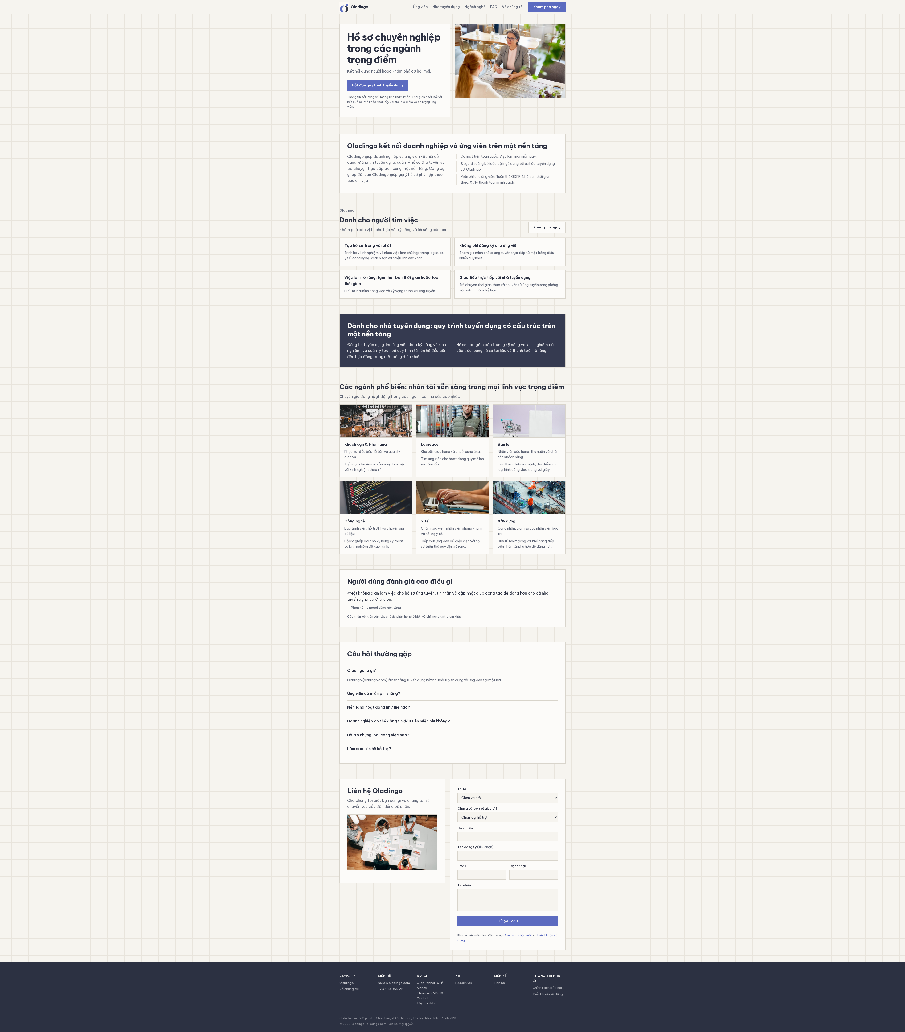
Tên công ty (475, 847)
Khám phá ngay (547, 7)
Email (461, 866)
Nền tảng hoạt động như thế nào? (378, 707)
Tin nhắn (464, 885)
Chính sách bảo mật (517, 935)
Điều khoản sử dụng (548, 994)
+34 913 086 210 (391, 989)
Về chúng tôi (513, 7)
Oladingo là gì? (361, 670)
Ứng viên (420, 7)
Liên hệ (499, 983)
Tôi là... (463, 789)
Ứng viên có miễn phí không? (373, 693)
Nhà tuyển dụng (446, 7)
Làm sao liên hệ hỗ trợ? (369, 748)
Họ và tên (465, 828)
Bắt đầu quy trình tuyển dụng (377, 85)
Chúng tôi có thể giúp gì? (477, 808)
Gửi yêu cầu (508, 921)
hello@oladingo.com (394, 983)
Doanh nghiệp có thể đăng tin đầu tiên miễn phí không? (398, 721)
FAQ (493, 7)
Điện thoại (517, 866)
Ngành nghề (475, 7)
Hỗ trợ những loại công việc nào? (378, 735)
